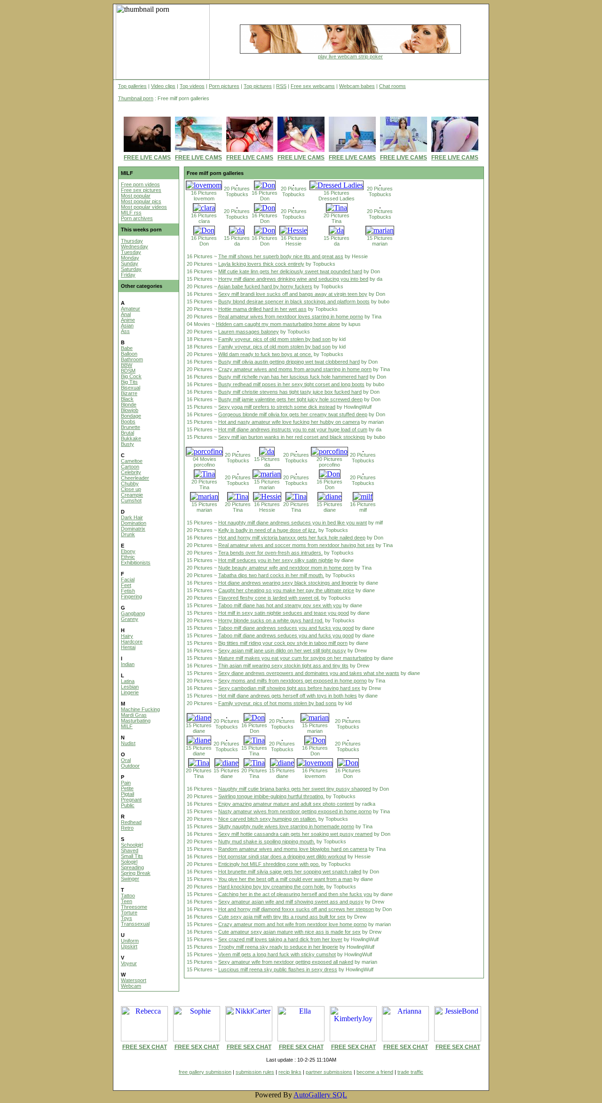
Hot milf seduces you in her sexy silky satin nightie (275, 560)
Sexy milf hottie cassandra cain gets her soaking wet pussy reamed (295, 834)
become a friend (374, 1072)
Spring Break (135, 873)
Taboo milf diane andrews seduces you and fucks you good (286, 628)
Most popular (135, 195)
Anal (126, 314)
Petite (127, 788)
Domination (133, 523)
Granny (129, 619)
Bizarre (129, 393)
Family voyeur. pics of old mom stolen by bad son (274, 339)
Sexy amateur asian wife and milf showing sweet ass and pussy (291, 902)
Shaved (129, 850)
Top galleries (132, 86)
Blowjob (129, 410)
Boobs (128, 421)
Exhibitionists (135, 562)
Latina (128, 681)
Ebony (128, 551)
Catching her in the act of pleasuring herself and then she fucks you (295, 894)
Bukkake (131, 438)
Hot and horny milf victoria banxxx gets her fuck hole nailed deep (291, 537)
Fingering (131, 596)
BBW (126, 365)
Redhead (131, 822)
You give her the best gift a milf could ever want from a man (285, 879)
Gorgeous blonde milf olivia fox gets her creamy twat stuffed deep (292, 414)
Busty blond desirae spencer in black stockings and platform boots (294, 301)
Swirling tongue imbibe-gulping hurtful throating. (271, 796)
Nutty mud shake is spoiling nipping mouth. (266, 841)
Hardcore (132, 641)
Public (128, 805)
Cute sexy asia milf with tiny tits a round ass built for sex (282, 917)
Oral (126, 760)
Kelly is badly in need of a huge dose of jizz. (267, 530)
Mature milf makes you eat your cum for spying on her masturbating (295, 658)
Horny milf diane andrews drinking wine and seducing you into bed (293, 279)
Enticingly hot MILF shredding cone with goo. (269, 864)
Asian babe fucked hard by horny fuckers (265, 286)
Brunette (130, 427)
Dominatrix (133, 529)
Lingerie (130, 692)
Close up (131, 489)
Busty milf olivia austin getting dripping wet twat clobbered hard (289, 362)
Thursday (132, 241)
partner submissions (329, 1072)
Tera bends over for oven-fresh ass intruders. (270, 552)
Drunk (128, 534)
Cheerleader (135, 478)
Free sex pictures (141, 190)
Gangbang (133, 613)
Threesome (134, 907)
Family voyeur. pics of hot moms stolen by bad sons (277, 703)
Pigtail (127, 794)
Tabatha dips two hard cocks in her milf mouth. (271, 575)
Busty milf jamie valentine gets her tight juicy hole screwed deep (290, 399)
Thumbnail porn (135, 98)
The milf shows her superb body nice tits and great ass (280, 256)
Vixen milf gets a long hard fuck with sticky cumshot (277, 954)
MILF (127, 726)
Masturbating (135, 720)
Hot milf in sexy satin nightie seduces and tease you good (283, 613)
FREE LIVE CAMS (147, 157)
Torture (129, 912)
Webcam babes (357, 86)
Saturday (131, 269)
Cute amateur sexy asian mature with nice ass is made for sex (289, 932)
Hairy (127, 636)
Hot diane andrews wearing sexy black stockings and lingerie (287, 583)
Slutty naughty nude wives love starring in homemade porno (286, 826)
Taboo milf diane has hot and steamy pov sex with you (279, 605)
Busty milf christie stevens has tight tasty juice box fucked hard (290, 392)
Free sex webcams (313, 86)
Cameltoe (132, 461)
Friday (128, 275)
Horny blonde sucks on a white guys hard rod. (271, 620)
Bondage (131, 416)
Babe (127, 348)
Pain (126, 783)
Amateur (130, 308)
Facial (128, 579)
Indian (128, 664)
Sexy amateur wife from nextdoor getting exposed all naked (285, 962)
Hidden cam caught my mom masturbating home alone (278, 324)
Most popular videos (144, 207)
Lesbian (130, 687)
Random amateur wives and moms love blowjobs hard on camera (292, 849)
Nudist (128, 743)
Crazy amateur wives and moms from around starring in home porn (295, 369)
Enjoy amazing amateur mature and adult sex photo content (286, 804)
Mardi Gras (134, 715)
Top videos (192, 86)
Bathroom (132, 359)
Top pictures (258, 86)
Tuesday (131, 252)
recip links (289, 1072)
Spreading (132, 867)
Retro (127, 828)
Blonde (128, 404)
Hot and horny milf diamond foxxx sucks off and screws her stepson (296, 909)
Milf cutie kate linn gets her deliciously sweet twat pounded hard (290, 271)
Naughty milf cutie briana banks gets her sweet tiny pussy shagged (294, 789)
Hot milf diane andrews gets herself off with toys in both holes (287, 695)
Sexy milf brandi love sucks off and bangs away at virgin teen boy (292, 294)
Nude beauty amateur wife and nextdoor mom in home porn (285, 568)
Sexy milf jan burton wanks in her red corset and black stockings (291, 437)
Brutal (127, 433)
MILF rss (131, 212)
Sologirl (129, 862)
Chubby (130, 483)
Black (127, 399)
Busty (127, 444)
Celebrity (131, 472)
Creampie (132, 495)
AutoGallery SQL (320, 1095)
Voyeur (129, 963)
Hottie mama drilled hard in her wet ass (262, 309)
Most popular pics (141, 201)
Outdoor (130, 766)
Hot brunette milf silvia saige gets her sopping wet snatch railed (289, 871)
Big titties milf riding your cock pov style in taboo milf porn (283, 643)
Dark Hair (132, 517)
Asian (127, 325)
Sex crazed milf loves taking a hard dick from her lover (280, 939)
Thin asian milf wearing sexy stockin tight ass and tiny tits (283, 665)
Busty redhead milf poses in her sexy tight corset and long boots (291, 384)
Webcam (131, 986)
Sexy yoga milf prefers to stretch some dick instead (276, 407)
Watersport (133, 980)
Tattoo (128, 895)
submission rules (255, 1072)
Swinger (130, 878)
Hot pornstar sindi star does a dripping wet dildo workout (282, 856)
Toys (126, 918)
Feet (126, 585)
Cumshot (131, 500)
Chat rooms (392, 86)
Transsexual (135, 924)
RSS (281, 86)
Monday (130, 258)
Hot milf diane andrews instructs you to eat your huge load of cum (292, 429)
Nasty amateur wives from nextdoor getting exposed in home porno (295, 811)
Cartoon (130, 466)
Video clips (163, 86)
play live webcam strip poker (350, 56)
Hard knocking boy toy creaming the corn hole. (271, 886)
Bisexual (130, 387)
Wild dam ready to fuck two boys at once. (265, 354)
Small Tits (132, 856)
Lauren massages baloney (248, 331)
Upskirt (129, 946)
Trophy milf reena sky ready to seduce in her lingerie (278, 947)
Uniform (130, 941)
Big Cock (131, 376)
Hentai (128, 647)
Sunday (129, 263)
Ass (125, 331)
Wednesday (134, 246)
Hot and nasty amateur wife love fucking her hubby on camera (289, 422)
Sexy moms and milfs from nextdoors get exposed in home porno (292, 680)
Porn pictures (224, 86)
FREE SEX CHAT (144, 1047)
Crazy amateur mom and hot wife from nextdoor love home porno (292, 924)
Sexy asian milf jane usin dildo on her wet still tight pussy (282, 650)
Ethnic (128, 557)
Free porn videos (140, 184)
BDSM (128, 370)
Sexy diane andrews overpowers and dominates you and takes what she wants (308, 673)
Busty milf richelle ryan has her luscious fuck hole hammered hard (293, 377)
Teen (126, 901)
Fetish (128, 591)
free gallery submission (205, 1072)
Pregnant (131, 799)
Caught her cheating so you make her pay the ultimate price (286, 590)
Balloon (129, 354)
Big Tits (129, 382)
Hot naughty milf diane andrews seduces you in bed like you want (292, 522)
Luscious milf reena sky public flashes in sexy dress (277, 969)
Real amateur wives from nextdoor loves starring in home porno (290, 316)
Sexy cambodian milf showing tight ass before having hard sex (289, 688)
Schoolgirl (132, 845)
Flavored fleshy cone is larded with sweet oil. (269, 598)
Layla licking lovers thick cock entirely (261, 264)
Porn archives (137, 218)
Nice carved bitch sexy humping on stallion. (267, 819)
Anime (128, 320)
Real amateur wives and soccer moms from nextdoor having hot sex (296, 545)
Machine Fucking (140, 709)
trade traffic (410, 1072)
